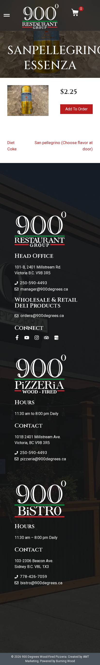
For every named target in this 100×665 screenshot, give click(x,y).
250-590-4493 (33, 282)
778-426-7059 (33, 576)
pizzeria (27, 458)
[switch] (6, 15)
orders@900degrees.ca (42, 315)
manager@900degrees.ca (44, 289)
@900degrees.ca (50, 458)
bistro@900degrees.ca (41, 582)
